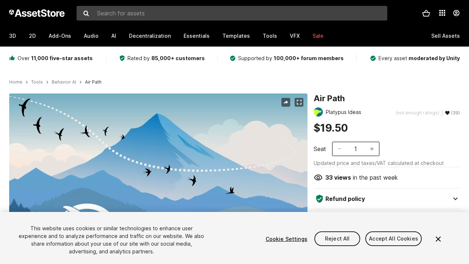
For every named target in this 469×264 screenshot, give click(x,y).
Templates (236, 36)
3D (12, 36)
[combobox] (232, 13)
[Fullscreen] (299, 102)
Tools (270, 36)
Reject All (337, 239)
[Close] (438, 239)
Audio (91, 36)
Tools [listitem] (37, 82)
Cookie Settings (286, 239)
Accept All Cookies (393, 239)
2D (32, 36)
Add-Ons (60, 36)
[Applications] (442, 12)
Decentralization (150, 36)
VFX (295, 36)
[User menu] (456, 13)
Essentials (197, 36)
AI (113, 36)
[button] (426, 13)
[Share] (285, 102)
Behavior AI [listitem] (64, 82)
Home (15, 82)
